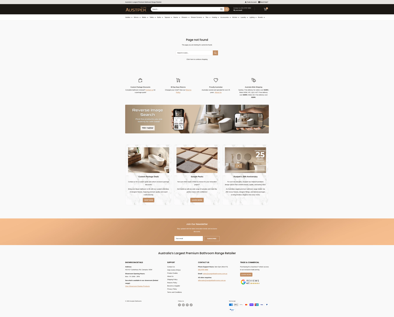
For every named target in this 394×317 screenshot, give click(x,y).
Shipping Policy (172, 279)
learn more (197, 200)
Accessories (224, 17)
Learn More (246, 274)
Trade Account (252, 2)
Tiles (206, 17)
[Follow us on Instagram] (183, 304)
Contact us (149, 90)
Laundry (243, 17)
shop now (148, 200)
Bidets (144, 17)
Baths (159, 17)
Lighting (252, 17)
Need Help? (264, 2)
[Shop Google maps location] (250, 280)
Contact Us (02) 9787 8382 (242, 8)
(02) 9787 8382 (203, 269)
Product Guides (172, 273)
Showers (184, 17)
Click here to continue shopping (197, 59)
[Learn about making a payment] (249, 307)
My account (237, 10)
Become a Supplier (173, 286)
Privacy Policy (172, 289)
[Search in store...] (215, 52)
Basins (176, 17)
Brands (260, 17)
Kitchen (234, 17)
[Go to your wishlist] (259, 8)
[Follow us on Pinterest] (187, 304)
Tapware (167, 17)
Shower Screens (196, 17)
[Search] (226, 9)
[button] (266, 9)
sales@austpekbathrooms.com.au (215, 273)
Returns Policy (172, 282)
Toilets (152, 17)
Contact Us (171, 267)
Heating (214, 17)
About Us (218, 92)
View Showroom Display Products (137, 286)
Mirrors (136, 17)
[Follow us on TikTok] (191, 304)
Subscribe (211, 238)
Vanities (127, 17)
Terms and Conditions (174, 292)
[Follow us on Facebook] (179, 304)
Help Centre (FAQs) (174, 270)
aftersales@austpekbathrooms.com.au (212, 280)
